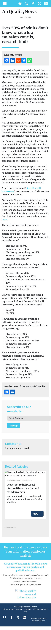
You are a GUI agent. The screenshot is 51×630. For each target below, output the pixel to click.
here (4, 219)
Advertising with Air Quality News (25, 584)
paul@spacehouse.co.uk (37, 575)
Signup (13, 425)
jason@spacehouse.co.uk (25, 581)
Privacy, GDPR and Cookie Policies (38, 619)
